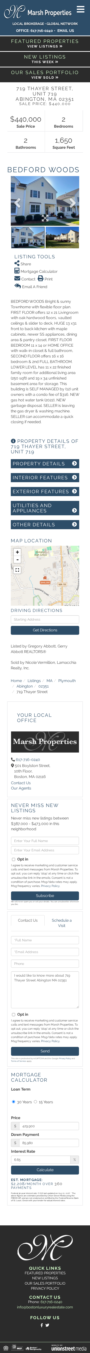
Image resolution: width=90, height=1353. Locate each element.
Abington (25, 686)
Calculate (45, 1170)
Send (45, 1051)
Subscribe (45, 895)
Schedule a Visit (62, 923)
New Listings (45, 1278)
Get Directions (45, 630)
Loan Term (20, 1089)
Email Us (65, 31)
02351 (43, 686)
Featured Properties (45, 1273)
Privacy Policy (50, 886)
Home (16, 680)
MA (50, 680)
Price (15, 1118)
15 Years (45, 1102)
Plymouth (67, 680)
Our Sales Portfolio (45, 1283)
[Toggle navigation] (80, 10)
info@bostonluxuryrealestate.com (45, 1307)
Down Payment (25, 1134)
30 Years (24, 1102)
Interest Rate (23, 1151)
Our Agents (21, 788)
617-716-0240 (41, 31)
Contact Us (21, 783)
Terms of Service (18, 1061)
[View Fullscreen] (17, 570)
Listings (34, 680)
